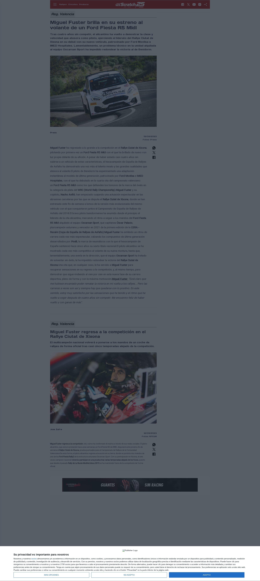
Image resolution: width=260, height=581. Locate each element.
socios (34, 559)
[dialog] (130, 563)
